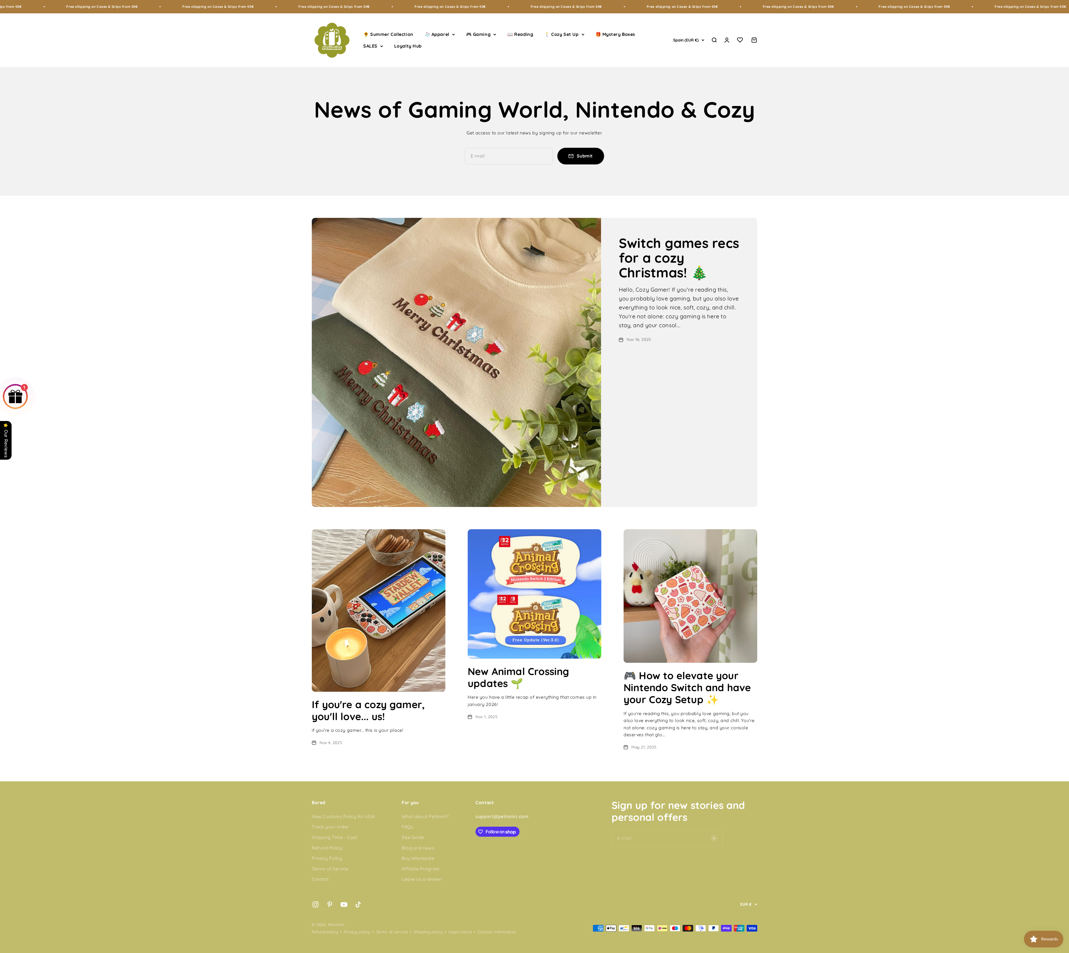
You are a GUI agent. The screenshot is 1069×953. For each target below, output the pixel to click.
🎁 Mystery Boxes (615, 34)
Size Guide (413, 837)
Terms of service (392, 931)
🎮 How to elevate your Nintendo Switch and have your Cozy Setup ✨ (687, 687)
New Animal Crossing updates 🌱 (518, 677)
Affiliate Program (421, 868)
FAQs (407, 826)
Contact (320, 879)
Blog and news (418, 848)
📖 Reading (520, 34)
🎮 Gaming (478, 34)
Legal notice (460, 931)
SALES (370, 46)
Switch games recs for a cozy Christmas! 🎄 (679, 258)
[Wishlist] (740, 40)
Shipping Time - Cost (334, 837)
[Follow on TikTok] (358, 904)
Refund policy (325, 931)
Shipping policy (428, 931)
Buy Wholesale (418, 858)
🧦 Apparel (437, 34)
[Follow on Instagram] (315, 904)
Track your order (330, 826)
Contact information (497, 931)
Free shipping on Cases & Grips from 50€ (112, 6)
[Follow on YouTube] (344, 904)
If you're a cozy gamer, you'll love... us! (368, 710)
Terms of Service (330, 868)
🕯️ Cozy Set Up (561, 34)
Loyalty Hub (408, 46)
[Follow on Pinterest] (330, 904)
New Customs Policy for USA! (343, 816)
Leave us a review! (422, 879)
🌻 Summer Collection (388, 34)
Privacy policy (357, 931)
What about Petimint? (425, 816)
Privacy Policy (327, 858)
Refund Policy (327, 848)
